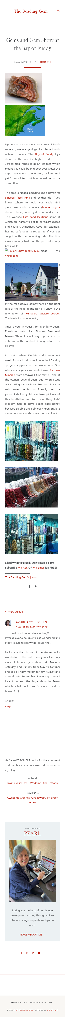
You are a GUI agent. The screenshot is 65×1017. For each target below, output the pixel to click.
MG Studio (52, 1010)
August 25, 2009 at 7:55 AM (32, 627)
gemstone (45, 62)
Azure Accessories (31, 622)
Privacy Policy (19, 1002)
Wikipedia (11, 255)
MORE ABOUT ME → (33, 934)
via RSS (23, 567)
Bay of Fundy (44, 154)
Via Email (38, 567)
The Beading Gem (31, 11)
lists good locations (35, 217)
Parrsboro (31, 313)
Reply (8, 707)
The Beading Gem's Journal (21, 577)
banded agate (51, 207)
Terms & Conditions (41, 1002)
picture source (49, 313)
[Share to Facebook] (29, 586)
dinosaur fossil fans (18, 197)
